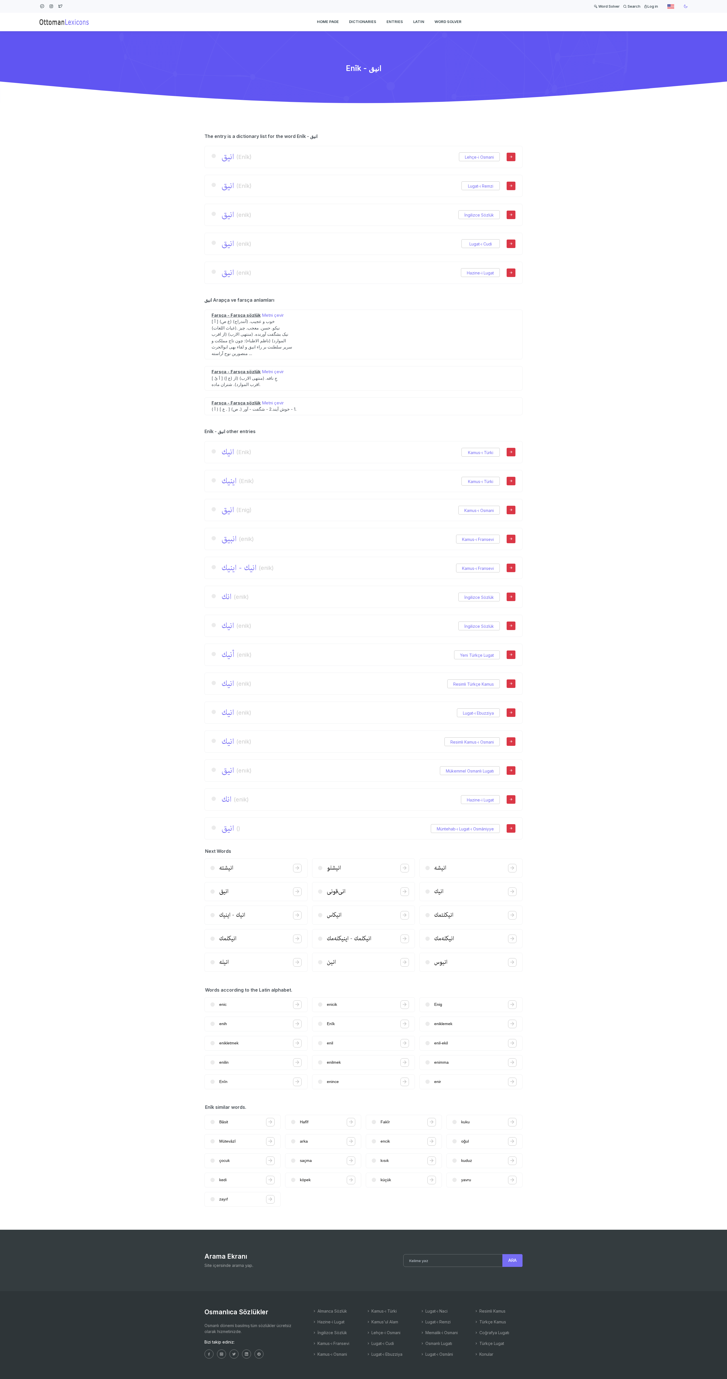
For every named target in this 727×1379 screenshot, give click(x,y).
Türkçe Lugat (491, 1343)
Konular (485, 1354)
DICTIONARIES (362, 21)
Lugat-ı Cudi (480, 244)
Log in (652, 6)
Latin (418, 21)
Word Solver (609, 6)
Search (633, 6)
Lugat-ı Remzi (480, 186)
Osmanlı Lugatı (438, 1343)
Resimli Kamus (491, 1311)
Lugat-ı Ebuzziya (478, 713)
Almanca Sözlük (331, 1311)
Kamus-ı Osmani (479, 510)
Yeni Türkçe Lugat (477, 655)
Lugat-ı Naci (436, 1311)
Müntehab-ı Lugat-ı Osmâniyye (465, 828)
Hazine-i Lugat (480, 272)
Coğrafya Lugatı (493, 1332)
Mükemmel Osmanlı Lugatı (470, 771)
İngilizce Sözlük (479, 215)
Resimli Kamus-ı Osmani (472, 742)
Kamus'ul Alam (384, 1321)
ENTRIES (395, 21)
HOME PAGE (328, 21)
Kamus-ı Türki (480, 452)
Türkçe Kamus (492, 1321)
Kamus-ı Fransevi (478, 539)
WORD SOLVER (447, 21)
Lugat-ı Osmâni (438, 1354)
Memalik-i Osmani (441, 1332)
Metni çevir (273, 315)
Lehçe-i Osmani (479, 157)
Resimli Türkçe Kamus (473, 684)
